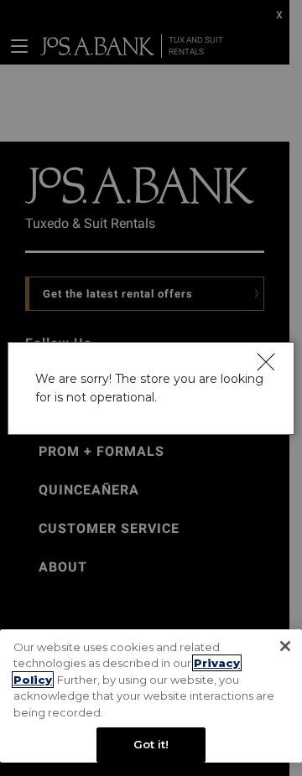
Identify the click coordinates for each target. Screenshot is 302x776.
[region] (151, 696)
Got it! (151, 744)
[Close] (265, 361)
